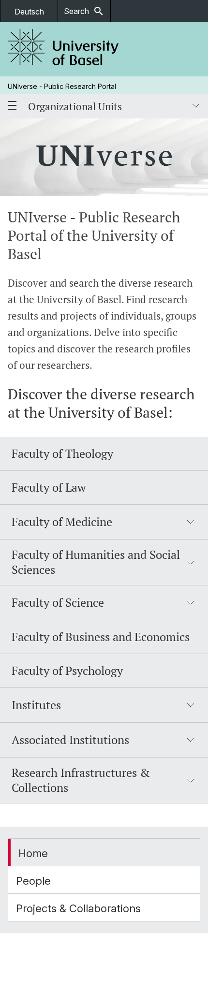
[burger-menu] (12, 106)
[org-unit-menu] (196, 106)
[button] (104, 522)
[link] (63, 49)
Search (84, 11)
